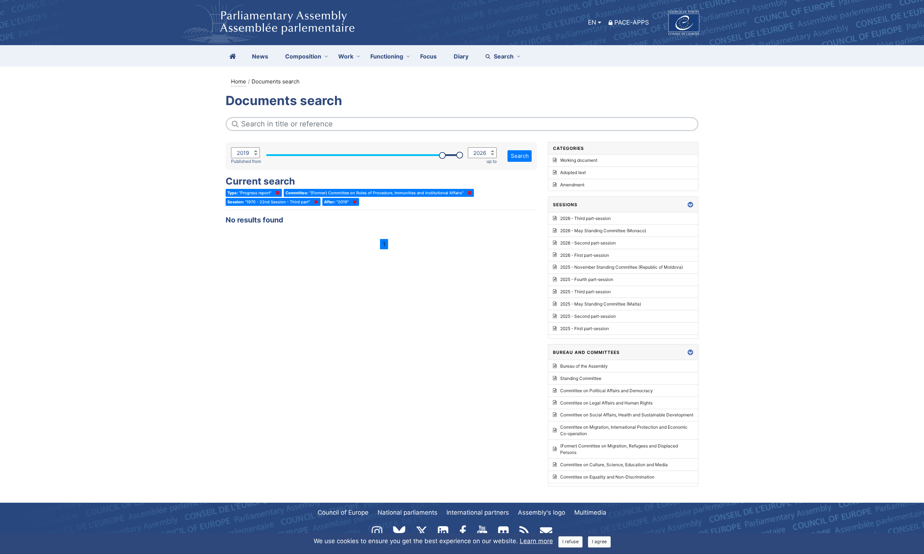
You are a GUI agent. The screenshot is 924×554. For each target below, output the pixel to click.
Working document (578, 160)
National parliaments (407, 512)
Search (504, 56)
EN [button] (592, 22)
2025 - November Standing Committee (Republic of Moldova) (621, 267)
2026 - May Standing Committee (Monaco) (603, 230)
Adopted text (573, 172)
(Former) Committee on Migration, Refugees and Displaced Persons (619, 449)
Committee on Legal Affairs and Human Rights (606, 403)
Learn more (536, 541)
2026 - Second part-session (588, 243)
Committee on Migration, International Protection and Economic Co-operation (624, 430)
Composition (303, 56)
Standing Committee (580, 378)
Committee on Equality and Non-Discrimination (607, 477)
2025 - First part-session (584, 328)
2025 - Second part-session (588, 316)
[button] (690, 204)
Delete (276, 192)
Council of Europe (343, 512)
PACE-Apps (631, 22)
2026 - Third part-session (585, 218)
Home (238, 81)
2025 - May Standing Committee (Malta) (600, 304)
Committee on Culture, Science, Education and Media (614, 464)
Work (345, 56)
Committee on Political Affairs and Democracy (606, 390)
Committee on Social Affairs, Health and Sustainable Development (626, 414)
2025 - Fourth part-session (586, 279)
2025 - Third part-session (585, 291)
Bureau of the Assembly (584, 366)
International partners (477, 512)
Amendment (572, 184)
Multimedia (590, 512)
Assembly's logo (541, 512)
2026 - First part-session (584, 255)
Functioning (386, 56)
